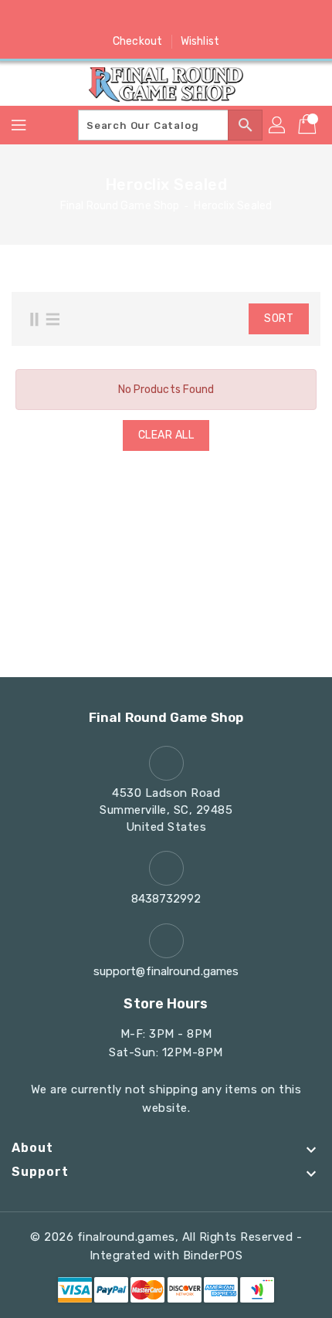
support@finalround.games (166, 971)
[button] (208, 318)
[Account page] (278, 125)
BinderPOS (213, 1255)
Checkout (137, 41)
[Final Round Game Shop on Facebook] (107, 17)
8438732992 (166, 899)
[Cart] (308, 125)
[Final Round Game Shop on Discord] (195, 17)
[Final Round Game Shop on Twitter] (136, 17)
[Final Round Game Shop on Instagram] (166, 17)
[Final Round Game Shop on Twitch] (224, 17)
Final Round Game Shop (119, 205)
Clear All (166, 435)
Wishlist (200, 41)
